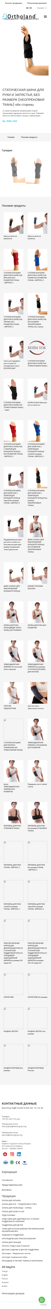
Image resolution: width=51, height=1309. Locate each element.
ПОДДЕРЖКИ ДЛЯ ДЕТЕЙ (12, 1225)
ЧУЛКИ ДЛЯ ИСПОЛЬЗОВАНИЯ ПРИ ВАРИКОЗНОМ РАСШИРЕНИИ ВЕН (23, 1230)
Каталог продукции (13, 3)
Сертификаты (7, 1180)
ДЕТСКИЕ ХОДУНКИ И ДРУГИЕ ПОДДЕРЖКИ (20, 1249)
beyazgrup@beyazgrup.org (14, 1126)
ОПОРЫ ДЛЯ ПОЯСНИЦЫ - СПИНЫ (16, 1208)
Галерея (11, 137)
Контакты (6, 1189)
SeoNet (43, 1304)
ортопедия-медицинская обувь (14, 1257)
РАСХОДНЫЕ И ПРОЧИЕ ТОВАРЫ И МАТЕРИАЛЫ (22, 1261)
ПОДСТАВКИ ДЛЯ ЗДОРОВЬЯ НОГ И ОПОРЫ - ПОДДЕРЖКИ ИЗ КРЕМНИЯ (21, 1220)
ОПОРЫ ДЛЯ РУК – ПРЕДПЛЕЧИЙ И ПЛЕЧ (19, 1204)
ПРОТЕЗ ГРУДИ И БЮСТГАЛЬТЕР (16, 1246)
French (5, 1278)
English (5, 1275)
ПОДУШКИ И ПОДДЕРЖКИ (13, 1235)
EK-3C (29, 8)
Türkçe (5, 1271)
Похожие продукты (29, 137)
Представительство (12, 1184)
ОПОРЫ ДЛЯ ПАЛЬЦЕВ (11, 1242)
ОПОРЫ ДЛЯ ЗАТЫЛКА (11, 1200)
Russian (5, 1282)
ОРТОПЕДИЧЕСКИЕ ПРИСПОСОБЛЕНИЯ (19, 1238)
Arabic (5, 1286)
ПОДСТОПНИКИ (8, 1215)
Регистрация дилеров (37, 3)
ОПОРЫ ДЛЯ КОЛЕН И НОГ (13, 1211)
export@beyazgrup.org (12, 1135)
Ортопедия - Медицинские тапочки (16, 1253)
